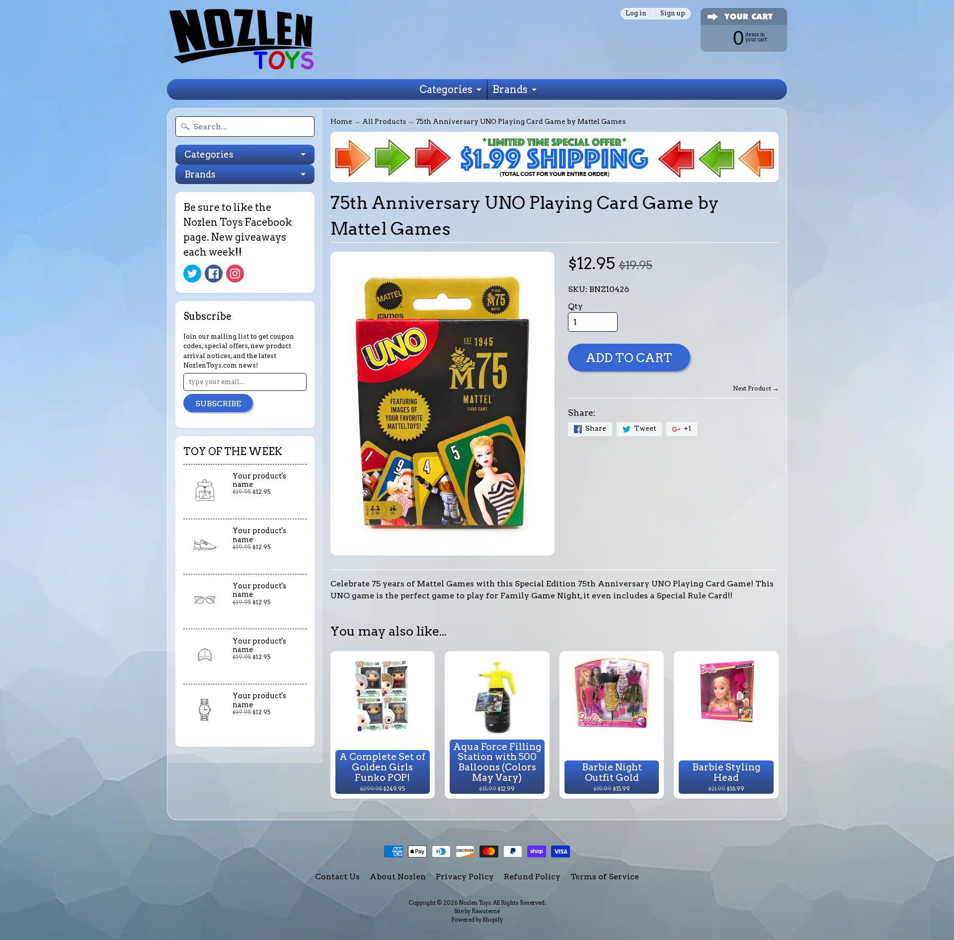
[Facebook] (214, 273)
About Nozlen (398, 876)
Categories (446, 89)
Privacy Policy (465, 876)
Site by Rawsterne (477, 911)
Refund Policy (532, 876)
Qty (575, 306)
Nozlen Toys (475, 902)
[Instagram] (235, 273)
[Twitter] (192, 273)
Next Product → (756, 388)
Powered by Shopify (477, 919)
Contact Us (337, 876)
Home (341, 121)
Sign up (672, 13)
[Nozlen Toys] (241, 39)
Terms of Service (604, 876)
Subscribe (218, 403)
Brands (510, 89)
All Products (384, 121)
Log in (636, 13)
